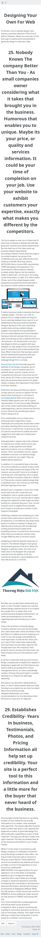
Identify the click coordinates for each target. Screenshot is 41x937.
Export (11, 923)
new (2, 934)
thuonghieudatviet (9, 398)
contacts (26, 934)
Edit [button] (2, 923)
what (8, 934)
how (13, 934)
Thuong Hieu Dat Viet (10, 364)
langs (19, 934)
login (34, 934)
